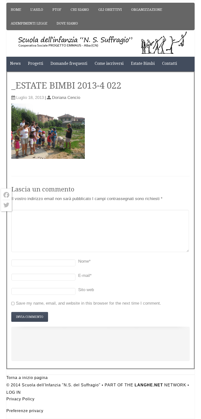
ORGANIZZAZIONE (146, 10)
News (15, 63)
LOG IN (13, 392)
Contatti (169, 63)
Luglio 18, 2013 (30, 97)
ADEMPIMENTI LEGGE (29, 23)
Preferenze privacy (24, 411)
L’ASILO (36, 10)
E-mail (85, 275)
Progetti (35, 63)
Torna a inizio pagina (27, 378)
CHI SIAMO (80, 10)
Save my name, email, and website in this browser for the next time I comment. (88, 303)
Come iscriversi (109, 63)
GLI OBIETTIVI (110, 10)
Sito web (86, 289)
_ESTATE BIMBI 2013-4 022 (66, 85)
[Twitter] (6, 205)
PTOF (56, 10)
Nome (84, 261)
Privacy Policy (20, 399)
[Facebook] (6, 195)
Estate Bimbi (143, 63)
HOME (16, 10)
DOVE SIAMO (67, 23)
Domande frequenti (68, 63)
